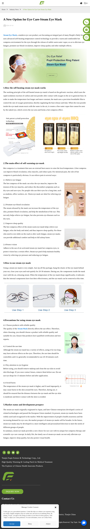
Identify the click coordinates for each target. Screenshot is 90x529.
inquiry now (12, 491)
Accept (11, 524)
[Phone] (86, 22)
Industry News (14, 9)
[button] (55, 507)
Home (3, 9)
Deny (30, 524)
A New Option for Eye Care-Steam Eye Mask (37, 9)
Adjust (48, 524)
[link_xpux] (42, 3)
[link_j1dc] (13, 452)
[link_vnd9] (9, 452)
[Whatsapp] (86, 37)
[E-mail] (86, 29)
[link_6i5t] (4, 452)
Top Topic (74, 522)
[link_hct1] (18, 452)
